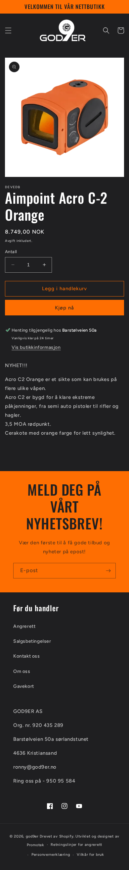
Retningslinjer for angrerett (76, 845)
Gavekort (23, 686)
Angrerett (24, 626)
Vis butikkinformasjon (36, 347)
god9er (32, 836)
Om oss (21, 671)
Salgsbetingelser (32, 641)
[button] (8, 30)
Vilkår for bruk (90, 854)
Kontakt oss (26, 656)
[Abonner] (108, 570)
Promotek (35, 845)
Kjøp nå (64, 308)
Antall (11, 251)
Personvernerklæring (50, 854)
